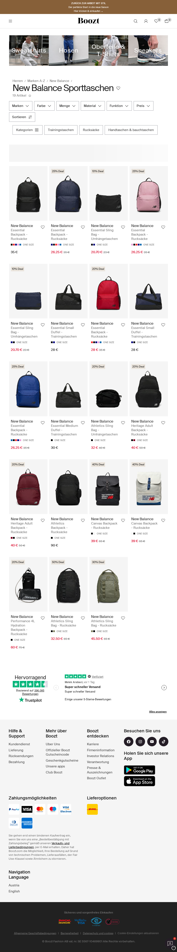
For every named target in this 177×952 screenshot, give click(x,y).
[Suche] (135, 21)
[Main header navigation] (10, 21)
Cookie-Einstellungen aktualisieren (138, 933)
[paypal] (14, 810)
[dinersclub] (14, 823)
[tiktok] (163, 741)
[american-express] (27, 823)
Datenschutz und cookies (98, 933)
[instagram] (140, 741)
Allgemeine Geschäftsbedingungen (35, 933)
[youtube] (152, 741)
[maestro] (52, 810)
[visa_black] (27, 810)
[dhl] (92, 810)
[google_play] (139, 770)
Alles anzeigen (158, 711)
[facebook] (128, 741)
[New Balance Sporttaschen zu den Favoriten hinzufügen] (118, 88)
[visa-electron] (65, 810)
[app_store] (139, 781)
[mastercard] (40, 810)
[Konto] (146, 21)
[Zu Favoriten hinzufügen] (42, 227)
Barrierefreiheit (70, 933)
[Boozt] (88, 21)
